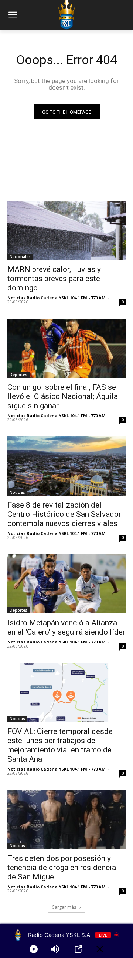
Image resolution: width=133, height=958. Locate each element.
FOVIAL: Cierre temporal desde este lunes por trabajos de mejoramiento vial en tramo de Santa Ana (60, 745)
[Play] (33, 949)
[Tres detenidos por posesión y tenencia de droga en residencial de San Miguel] (66, 819)
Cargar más (64, 907)
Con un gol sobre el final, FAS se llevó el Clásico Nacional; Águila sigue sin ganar (62, 396)
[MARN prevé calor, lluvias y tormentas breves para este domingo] (66, 230)
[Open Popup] (78, 949)
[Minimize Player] (100, 949)
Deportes (18, 374)
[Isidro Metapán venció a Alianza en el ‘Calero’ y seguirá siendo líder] (66, 583)
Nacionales (20, 256)
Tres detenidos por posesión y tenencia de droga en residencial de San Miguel (62, 867)
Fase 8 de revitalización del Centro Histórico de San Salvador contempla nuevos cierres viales (64, 514)
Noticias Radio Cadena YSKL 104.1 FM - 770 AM (56, 297)
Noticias (17, 492)
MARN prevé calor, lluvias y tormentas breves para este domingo (54, 278)
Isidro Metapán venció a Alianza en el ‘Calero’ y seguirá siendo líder (66, 627)
